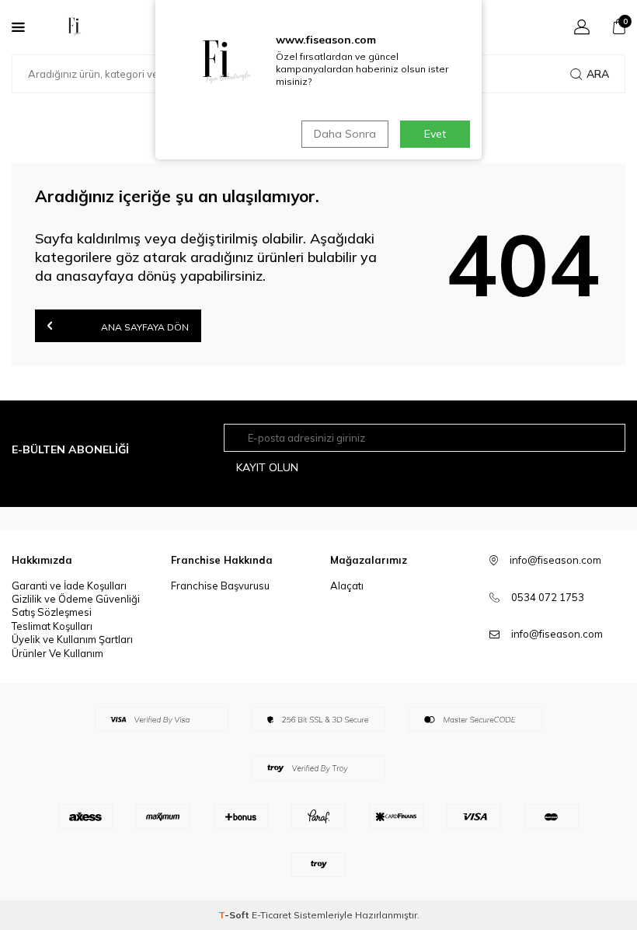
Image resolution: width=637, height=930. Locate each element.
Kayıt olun (267, 467)
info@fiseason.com (557, 634)
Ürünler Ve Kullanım (57, 653)
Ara (598, 74)
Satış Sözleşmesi (52, 612)
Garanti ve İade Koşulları (69, 585)
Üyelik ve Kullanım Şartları (72, 639)
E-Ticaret (271, 915)
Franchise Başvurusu (220, 585)
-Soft (235, 915)
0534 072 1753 (547, 597)
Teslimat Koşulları (52, 626)
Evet (435, 134)
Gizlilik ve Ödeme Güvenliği (76, 599)
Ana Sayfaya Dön (144, 327)
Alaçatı (347, 585)
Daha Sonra (345, 134)
